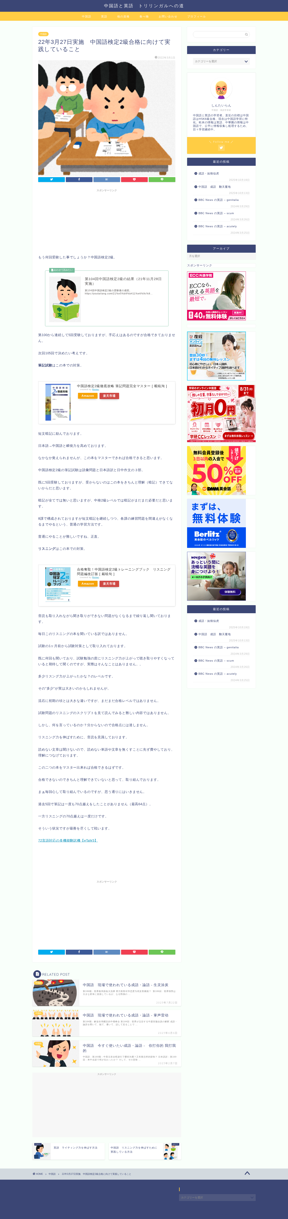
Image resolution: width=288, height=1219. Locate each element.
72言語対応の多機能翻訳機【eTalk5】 (68, 840)
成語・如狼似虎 (208, 173)
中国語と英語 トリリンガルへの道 (144, 5)
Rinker (95, 389)
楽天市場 (109, 395)
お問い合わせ (168, 16)
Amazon (88, 395)
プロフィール (196, 16)
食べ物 (144, 16)
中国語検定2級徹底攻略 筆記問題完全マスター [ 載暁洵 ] (122, 386)
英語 (104, 16)
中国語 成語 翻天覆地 (214, 186)
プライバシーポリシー (47, 1214)
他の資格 (123, 16)
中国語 (86, 16)
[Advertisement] (106, 221)
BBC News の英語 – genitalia (219, 199)
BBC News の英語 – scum (216, 213)
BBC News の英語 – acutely (217, 226)
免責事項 (69, 1214)
